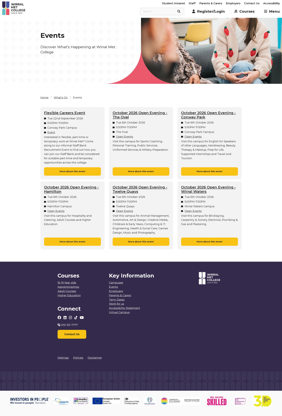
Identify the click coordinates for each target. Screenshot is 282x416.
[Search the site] (179, 11)
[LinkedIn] (65, 317)
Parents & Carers (210, 3)
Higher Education (69, 295)
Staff (192, 3)
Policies (78, 357)
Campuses (116, 282)
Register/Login (211, 11)
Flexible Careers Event (64, 113)
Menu (274, 11)
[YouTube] (82, 317)
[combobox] (162, 11)
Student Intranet (173, 3)
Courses (247, 11)
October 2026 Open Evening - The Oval (140, 115)
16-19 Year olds (67, 282)
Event (51, 132)
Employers (233, 3)
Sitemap (63, 357)
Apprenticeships (68, 287)
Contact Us (252, 3)
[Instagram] (71, 317)
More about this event (72, 171)
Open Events (124, 136)
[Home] (37, 8)
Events (113, 287)
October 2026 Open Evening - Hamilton (71, 189)
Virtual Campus (119, 312)
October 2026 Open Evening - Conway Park (208, 115)
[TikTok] (76, 317)
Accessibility (271, 3)
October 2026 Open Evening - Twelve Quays (140, 189)
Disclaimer (95, 357)
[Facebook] (60, 317)
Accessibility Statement (124, 308)
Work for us (116, 303)
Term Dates (117, 299)
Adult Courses (67, 291)
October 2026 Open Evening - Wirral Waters (208, 189)
